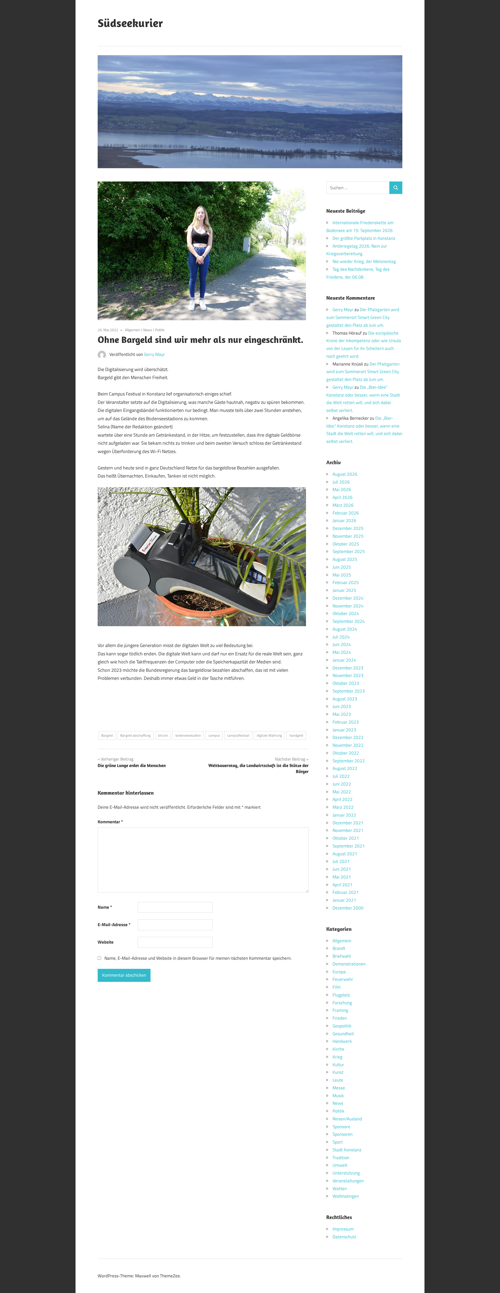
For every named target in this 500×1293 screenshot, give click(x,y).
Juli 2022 (341, 776)
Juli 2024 (341, 636)
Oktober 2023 (346, 683)
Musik (338, 1095)
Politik (160, 329)
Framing (340, 1010)
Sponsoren (343, 1134)
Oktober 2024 (346, 613)
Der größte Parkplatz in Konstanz (364, 238)
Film (337, 987)
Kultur (338, 1064)
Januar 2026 (344, 520)
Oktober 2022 (346, 753)
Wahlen (340, 1188)
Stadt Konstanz (347, 1149)
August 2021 (345, 853)
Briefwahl (342, 956)
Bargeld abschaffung (135, 735)
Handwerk (342, 1041)
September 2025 (349, 551)
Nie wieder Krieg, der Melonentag (364, 261)
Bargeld (107, 735)
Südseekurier (130, 23)
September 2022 (349, 760)
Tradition (341, 1157)
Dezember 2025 (348, 528)
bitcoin (163, 735)
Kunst (338, 1072)
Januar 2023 (344, 729)
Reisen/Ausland (347, 1118)
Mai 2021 (342, 877)
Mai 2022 (342, 791)
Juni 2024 (342, 644)
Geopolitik (342, 1025)
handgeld (296, 735)
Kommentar (110, 821)
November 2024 (348, 605)
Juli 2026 (341, 482)
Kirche (338, 1049)
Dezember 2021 (348, 822)
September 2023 (349, 691)
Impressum (343, 1229)
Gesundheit (343, 1033)
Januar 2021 (344, 900)
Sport (338, 1142)
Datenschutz (344, 1236)
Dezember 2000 (348, 908)
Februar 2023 (346, 722)
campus (214, 735)
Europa (339, 971)
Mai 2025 (342, 575)
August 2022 (345, 768)
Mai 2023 (342, 714)
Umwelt (340, 1165)
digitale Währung (269, 735)
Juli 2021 (341, 861)
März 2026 (343, 505)
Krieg (337, 1056)
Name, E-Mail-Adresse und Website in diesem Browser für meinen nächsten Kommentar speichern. (198, 958)
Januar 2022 (344, 815)
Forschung (342, 1002)
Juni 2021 (342, 869)
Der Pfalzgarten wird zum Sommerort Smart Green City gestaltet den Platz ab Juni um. (362, 317)
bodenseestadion (188, 735)
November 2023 (348, 675)
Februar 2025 (346, 582)
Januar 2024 (344, 660)
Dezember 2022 (348, 737)
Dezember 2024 (348, 598)
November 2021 (348, 830)
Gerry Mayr (154, 354)
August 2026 (345, 474)
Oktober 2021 (346, 838)
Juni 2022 (342, 784)
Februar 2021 (346, 892)
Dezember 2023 (348, 667)
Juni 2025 (342, 567)
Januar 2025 (344, 590)
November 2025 (348, 536)
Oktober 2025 (346, 544)
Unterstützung (346, 1173)
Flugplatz (341, 994)
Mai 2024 (342, 652)
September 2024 (349, 621)
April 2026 (343, 497)
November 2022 (348, 745)
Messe (339, 1087)
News (147, 329)
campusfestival (238, 735)
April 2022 (343, 799)
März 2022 (343, 807)
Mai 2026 (342, 489)
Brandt (339, 948)
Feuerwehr (343, 979)
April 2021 (343, 884)
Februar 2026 (346, 513)
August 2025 (345, 559)
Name (105, 907)
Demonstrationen (349, 964)
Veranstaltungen (348, 1180)
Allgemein (132, 329)
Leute (338, 1080)
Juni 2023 (342, 706)
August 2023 (345, 698)
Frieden (340, 1018)
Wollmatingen (346, 1196)
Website (106, 942)
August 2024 (345, 629)
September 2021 (349, 846)
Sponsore (341, 1126)
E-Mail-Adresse (114, 924)
